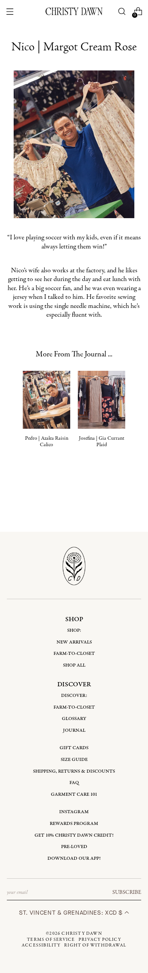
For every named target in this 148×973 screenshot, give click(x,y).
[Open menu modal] (9, 11)
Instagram (74, 812)
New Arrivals (74, 642)
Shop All (74, 665)
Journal (74, 730)
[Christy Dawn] (74, 11)
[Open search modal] (122, 11)
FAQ (74, 782)
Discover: (74, 695)
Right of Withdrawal (95, 945)
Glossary (74, 718)
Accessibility (41, 945)
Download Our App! (74, 858)
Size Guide (74, 759)
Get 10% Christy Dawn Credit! (74, 835)
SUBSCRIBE (126, 892)
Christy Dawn (81, 934)
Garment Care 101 (74, 794)
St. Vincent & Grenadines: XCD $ (71, 913)
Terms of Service (51, 940)
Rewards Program (74, 823)
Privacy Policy (100, 940)
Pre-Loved (74, 846)
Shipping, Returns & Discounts (74, 771)
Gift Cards (74, 748)
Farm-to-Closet (74, 653)
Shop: (74, 630)
